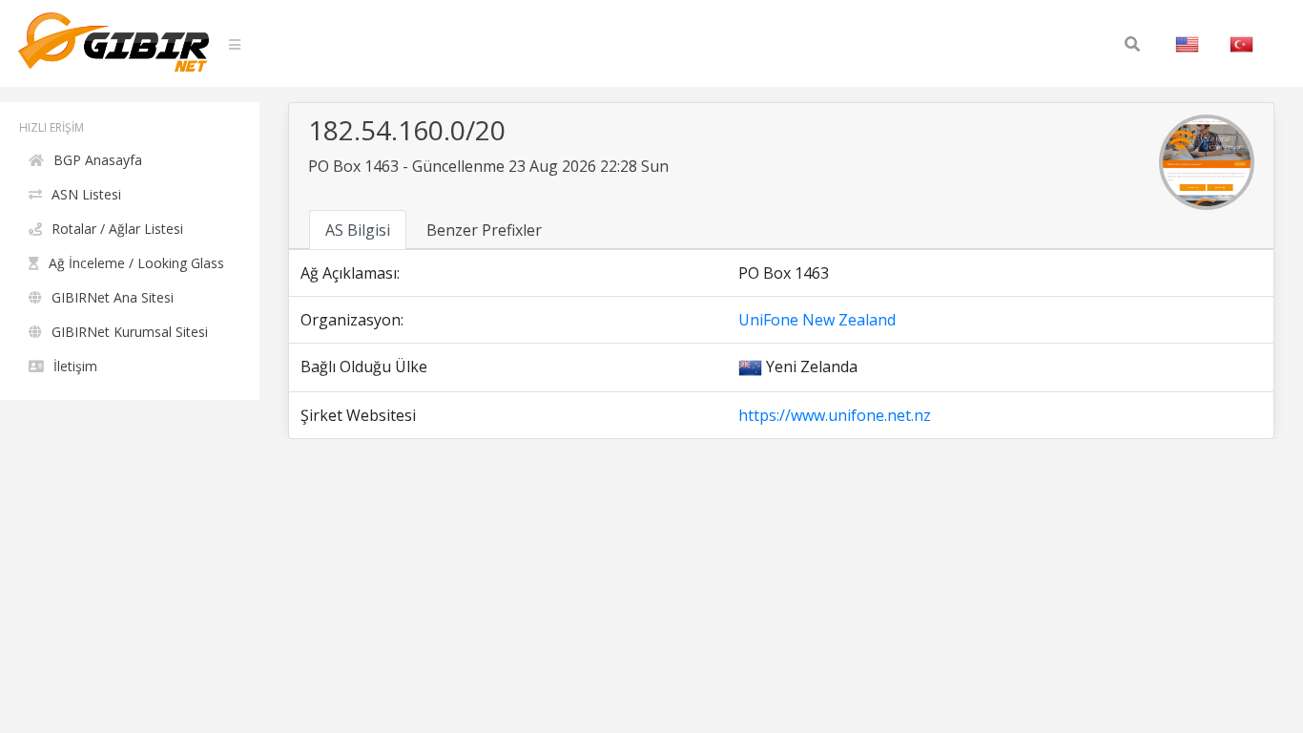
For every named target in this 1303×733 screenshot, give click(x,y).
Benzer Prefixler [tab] (484, 230)
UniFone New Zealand (817, 319)
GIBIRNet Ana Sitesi (113, 297)
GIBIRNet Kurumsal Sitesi (130, 332)
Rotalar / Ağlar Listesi (117, 229)
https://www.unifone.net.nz (834, 415)
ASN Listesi (86, 194)
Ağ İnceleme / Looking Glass (136, 263)
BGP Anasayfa (97, 160)
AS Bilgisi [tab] (357, 230)
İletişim (75, 366)
